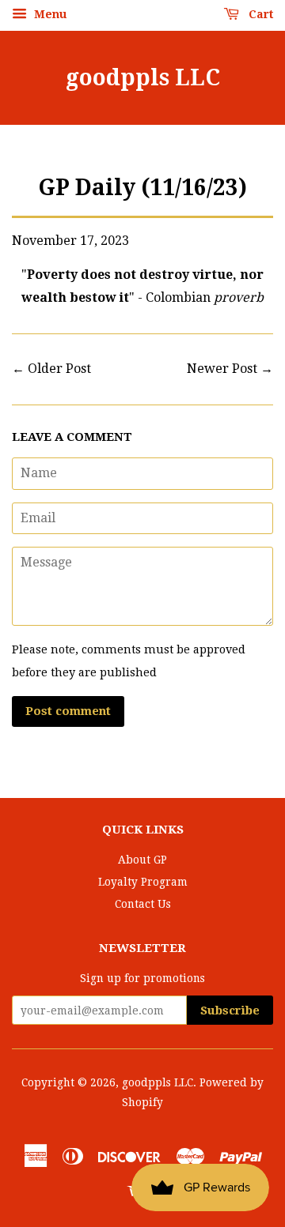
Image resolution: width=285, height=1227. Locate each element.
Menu (48, 14)
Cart (259, 14)
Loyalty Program (143, 881)
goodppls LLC (143, 78)
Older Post (59, 368)
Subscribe (230, 1010)
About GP (142, 859)
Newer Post (222, 368)
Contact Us (143, 904)
